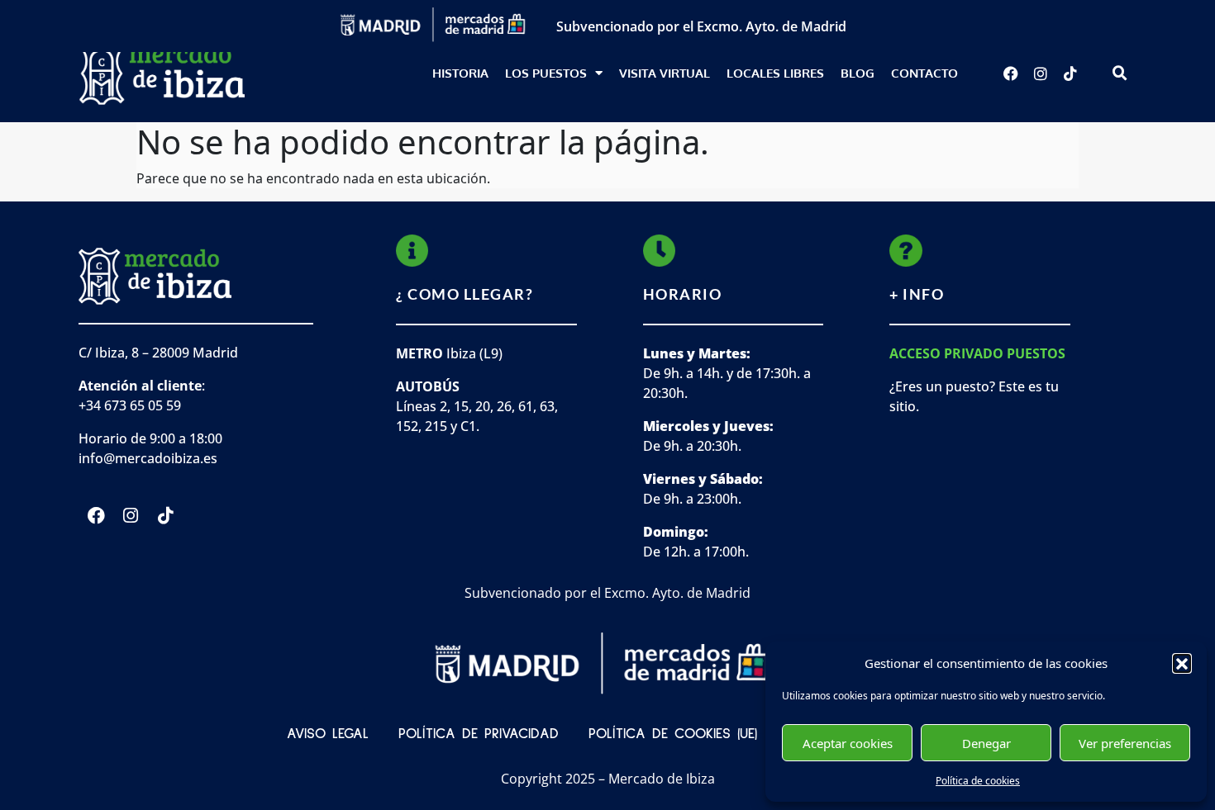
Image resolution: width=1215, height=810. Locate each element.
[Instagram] (1040, 73)
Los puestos (546, 73)
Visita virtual (664, 73)
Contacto (924, 73)
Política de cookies (978, 781)
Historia (460, 73)
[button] (1182, 663)
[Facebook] (1011, 73)
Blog (857, 73)
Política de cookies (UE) (672, 734)
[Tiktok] (1070, 73)
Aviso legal (328, 734)
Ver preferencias (1125, 743)
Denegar (986, 743)
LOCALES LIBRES (775, 73)
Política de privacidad (478, 734)
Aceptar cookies (848, 743)
